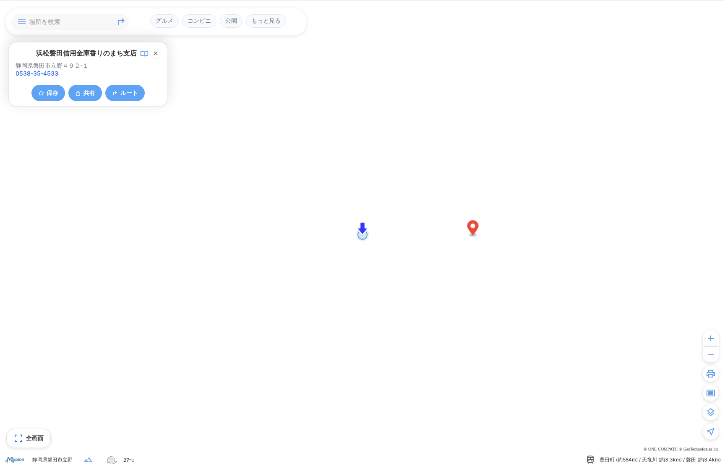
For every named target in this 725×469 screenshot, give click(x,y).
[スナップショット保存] (711, 393)
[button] (473, 229)
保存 (52, 92)
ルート (129, 92)
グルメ (164, 20)
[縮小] (711, 354)
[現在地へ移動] (711, 432)
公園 (231, 20)
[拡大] (711, 338)
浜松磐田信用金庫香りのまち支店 (86, 53)
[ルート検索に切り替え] (121, 22)
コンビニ (199, 20)
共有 (89, 92)
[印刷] (711, 374)
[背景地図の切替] (711, 412)
